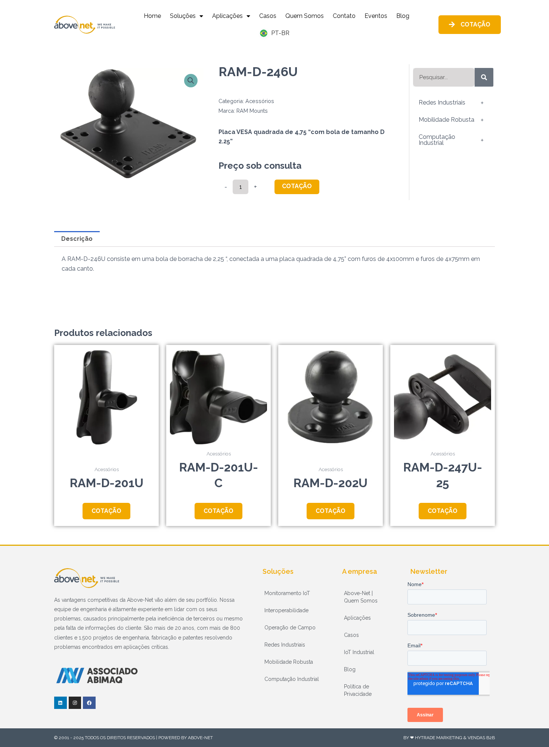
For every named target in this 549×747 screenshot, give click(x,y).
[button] (191, 80)
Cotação (297, 186)
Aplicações (227, 15)
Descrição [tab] (77, 238)
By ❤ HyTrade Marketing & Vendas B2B (449, 737)
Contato (344, 15)
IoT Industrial (359, 652)
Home (152, 15)
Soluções (183, 15)
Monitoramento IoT (287, 593)
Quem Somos (304, 15)
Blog (402, 15)
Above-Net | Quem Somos (361, 597)
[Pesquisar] (484, 77)
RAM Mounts (252, 111)
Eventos (376, 15)
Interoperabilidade (286, 610)
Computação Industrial (437, 139)
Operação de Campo (290, 628)
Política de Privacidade (358, 690)
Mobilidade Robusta (446, 119)
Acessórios (259, 101)
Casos (267, 15)
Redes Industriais (442, 102)
